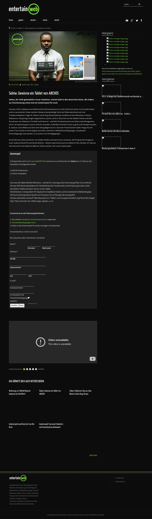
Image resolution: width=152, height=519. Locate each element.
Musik (56, 20)
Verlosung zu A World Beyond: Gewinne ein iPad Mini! (20, 392)
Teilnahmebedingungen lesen (24, 222)
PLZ (30, 276)
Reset (21, 305)
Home (11, 20)
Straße (12, 259)
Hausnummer (15, 267)
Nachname (46, 248)
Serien (45, 20)
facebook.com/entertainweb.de (35, 219)
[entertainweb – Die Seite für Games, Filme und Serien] (24, 9)
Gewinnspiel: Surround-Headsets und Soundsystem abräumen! (51, 425)
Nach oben (93, 455)
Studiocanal (30, 161)
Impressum (120, 478)
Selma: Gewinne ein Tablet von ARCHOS (50, 392)
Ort (11, 276)
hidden (20, 28)
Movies (33, 20)
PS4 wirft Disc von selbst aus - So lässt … (116, 113)
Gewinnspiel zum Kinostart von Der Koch (21, 425)
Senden (14, 305)
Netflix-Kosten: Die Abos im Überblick (115, 131)
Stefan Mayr (26, 85)
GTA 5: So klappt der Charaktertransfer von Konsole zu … (122, 96)
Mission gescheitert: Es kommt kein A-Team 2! (118, 148)
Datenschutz (120, 482)
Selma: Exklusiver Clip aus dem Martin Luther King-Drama (80, 392)
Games (21, 20)
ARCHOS (42, 161)
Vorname (31, 248)
